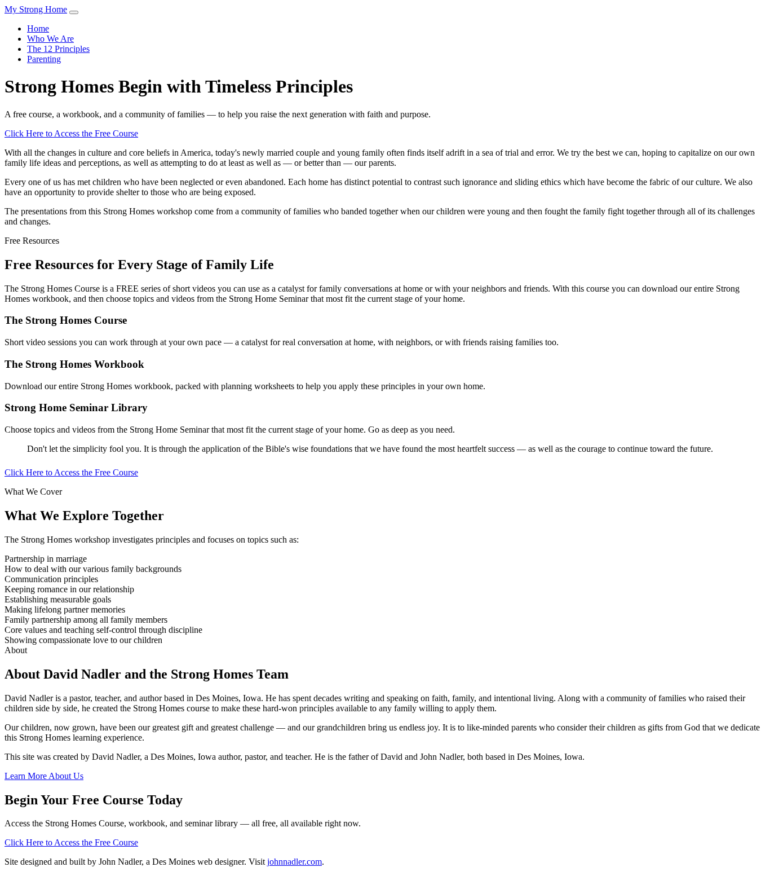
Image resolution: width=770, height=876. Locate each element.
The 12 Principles (58, 49)
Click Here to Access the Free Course (71, 133)
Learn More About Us (44, 776)
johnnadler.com (294, 861)
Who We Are (50, 38)
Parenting (44, 59)
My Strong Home (36, 9)
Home (38, 28)
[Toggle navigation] (73, 12)
